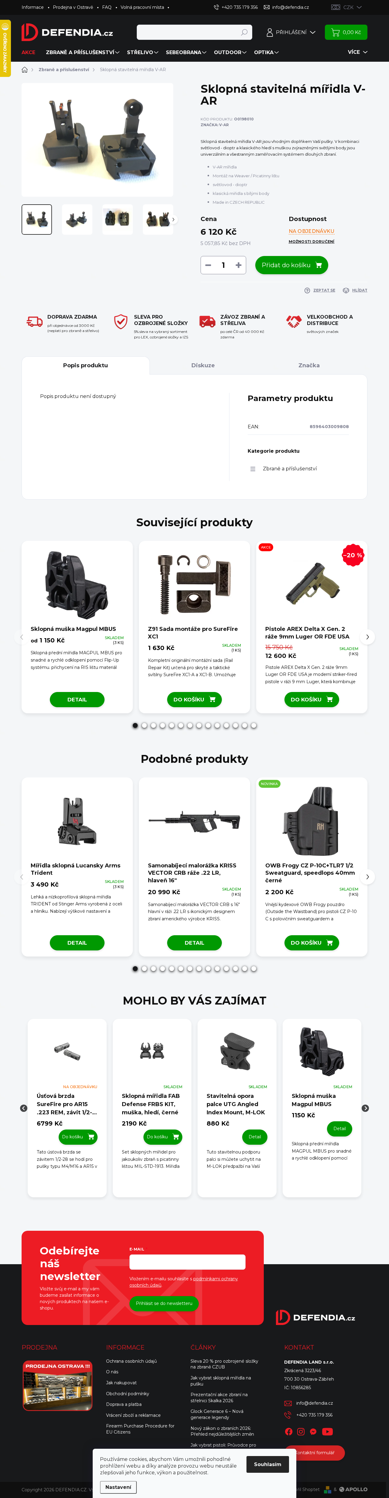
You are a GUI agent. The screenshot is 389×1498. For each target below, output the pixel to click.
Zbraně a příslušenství (290, 469)
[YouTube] (327, 1430)
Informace (33, 7)
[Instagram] (300, 1430)
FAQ (107, 7)
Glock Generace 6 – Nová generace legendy (217, 1414)
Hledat (244, 32)
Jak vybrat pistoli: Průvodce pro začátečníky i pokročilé (223, 1448)
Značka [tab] (309, 365)
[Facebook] (288, 1430)
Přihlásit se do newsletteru (164, 1303)
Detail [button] (255, 1137)
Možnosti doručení (312, 241)
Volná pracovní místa (142, 7)
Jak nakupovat (121, 1383)
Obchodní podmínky (127, 1393)
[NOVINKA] (311, 821)
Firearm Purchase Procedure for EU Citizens (140, 1429)
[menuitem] (31, 52)
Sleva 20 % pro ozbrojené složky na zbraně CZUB (224, 1364)
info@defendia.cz (314, 1403)
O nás (112, 1372)
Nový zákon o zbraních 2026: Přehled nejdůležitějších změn (222, 1431)
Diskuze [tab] (203, 365)
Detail (77, 700)
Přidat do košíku (286, 265)
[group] (67, 1108)
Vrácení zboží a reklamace (133, 1415)
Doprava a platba (124, 1404)
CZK (348, 7)
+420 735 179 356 (314, 1415)
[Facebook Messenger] (313, 1430)
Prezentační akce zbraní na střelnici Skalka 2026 (219, 1397)
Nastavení (118, 1487)
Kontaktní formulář (314, 1452)
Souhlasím (267, 1464)
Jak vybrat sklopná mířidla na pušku (221, 1381)
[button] (135, 725)
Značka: (215, 125)
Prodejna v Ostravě (73, 7)
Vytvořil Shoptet (302, 1489)
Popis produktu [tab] (85, 365)
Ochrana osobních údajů (131, 1361)
